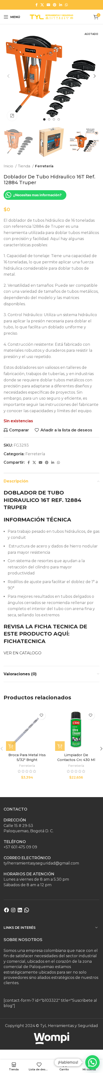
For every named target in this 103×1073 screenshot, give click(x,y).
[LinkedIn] (20, 911)
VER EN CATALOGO (23, 653)
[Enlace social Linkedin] (60, 5)
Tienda (24, 166)
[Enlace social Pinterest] (55, 5)
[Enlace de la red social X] (42, 5)
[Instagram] (13, 911)
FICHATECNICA (25, 641)
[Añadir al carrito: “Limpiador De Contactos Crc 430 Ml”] (60, 746)
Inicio (9, 166)
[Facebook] (6, 911)
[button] (92, 1062)
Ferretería (44, 166)
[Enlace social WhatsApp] (66, 5)
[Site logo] (51, 16)
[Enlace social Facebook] (36, 5)
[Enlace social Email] (48, 5)
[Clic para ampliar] (12, 116)
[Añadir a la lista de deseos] (41, 715)
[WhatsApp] (26, 911)
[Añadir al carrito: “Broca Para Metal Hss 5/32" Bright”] (11, 746)
